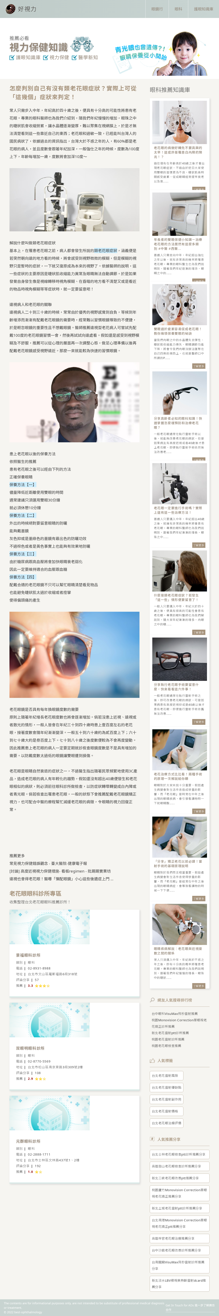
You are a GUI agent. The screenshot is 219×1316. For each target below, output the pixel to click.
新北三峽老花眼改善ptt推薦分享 (175, 1178)
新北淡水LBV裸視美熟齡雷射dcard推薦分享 (179, 1283)
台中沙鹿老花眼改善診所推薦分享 (176, 1250)
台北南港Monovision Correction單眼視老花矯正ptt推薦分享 (179, 1223)
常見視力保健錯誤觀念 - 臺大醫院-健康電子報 (48, 863)
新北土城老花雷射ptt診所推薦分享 (177, 1208)
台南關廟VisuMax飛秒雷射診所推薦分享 (178, 1265)
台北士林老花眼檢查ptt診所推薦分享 (179, 1154)
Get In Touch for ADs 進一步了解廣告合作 (190, 1307)
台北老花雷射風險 (165, 1075)
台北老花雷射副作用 (166, 1099)
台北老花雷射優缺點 (166, 1087)
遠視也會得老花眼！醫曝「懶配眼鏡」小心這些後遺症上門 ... (61, 878)
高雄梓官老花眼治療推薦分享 (173, 1238)
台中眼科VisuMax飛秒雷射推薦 (175, 1014)
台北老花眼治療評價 (166, 1123)
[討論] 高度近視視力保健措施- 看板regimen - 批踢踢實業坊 (60, 871)
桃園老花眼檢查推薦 (166, 1046)
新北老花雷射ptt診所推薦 (170, 1033)
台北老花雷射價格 (165, 1111)
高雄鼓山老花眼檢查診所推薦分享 (176, 1166)
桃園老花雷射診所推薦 (168, 1039)
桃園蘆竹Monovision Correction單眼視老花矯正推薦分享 (179, 1193)
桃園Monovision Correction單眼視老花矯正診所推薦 (179, 1023)
